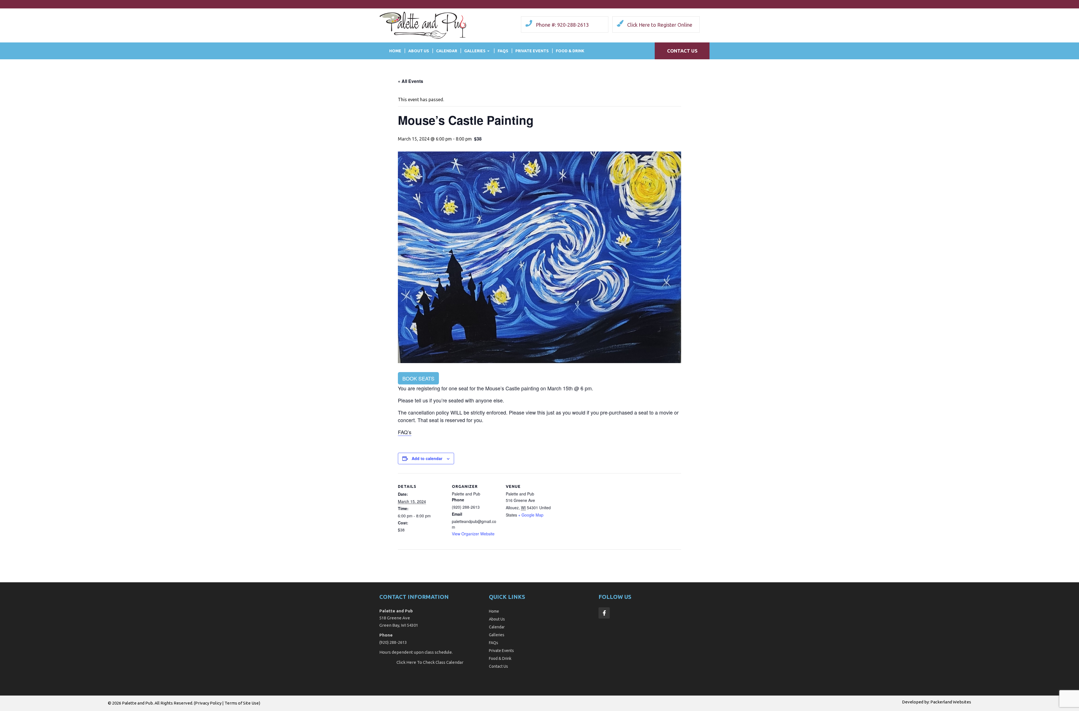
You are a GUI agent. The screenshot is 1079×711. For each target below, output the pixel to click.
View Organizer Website (473, 533)
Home (395, 51)
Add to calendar (427, 458)
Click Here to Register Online (659, 25)
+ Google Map (530, 515)
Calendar (446, 51)
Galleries (475, 51)
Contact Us (682, 50)
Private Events (532, 51)
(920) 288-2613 (393, 642)
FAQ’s (404, 432)
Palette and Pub (137, 703)
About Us (418, 51)
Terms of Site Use (242, 703)
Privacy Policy (208, 703)
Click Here (406, 662)
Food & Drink (570, 51)
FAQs (503, 51)
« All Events (410, 81)
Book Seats (418, 378)
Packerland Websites (950, 701)
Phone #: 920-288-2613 (562, 25)
